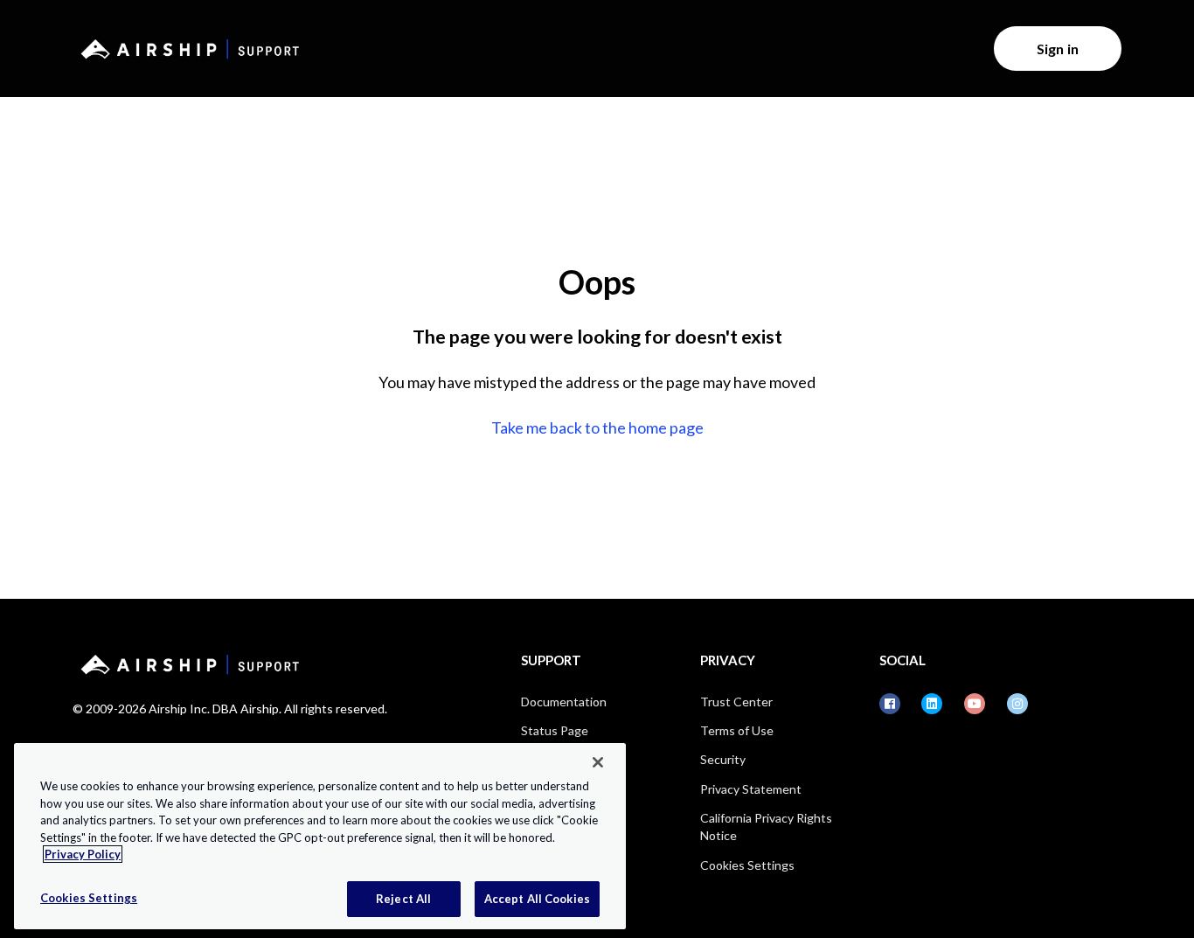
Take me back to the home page (597, 427)
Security (723, 759)
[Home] (187, 49)
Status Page (554, 730)
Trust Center (736, 701)
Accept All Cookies (537, 898)
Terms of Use (737, 730)
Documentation (564, 701)
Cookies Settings (747, 865)
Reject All (403, 898)
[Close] (598, 762)
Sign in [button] (1058, 48)
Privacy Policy (83, 854)
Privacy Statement (751, 789)
